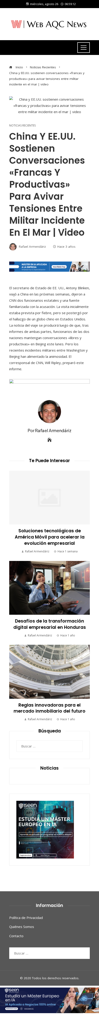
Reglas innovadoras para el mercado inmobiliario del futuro (49, 708)
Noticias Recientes (22, 125)
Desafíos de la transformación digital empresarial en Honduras (49, 624)
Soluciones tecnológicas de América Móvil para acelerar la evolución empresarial (49, 537)
